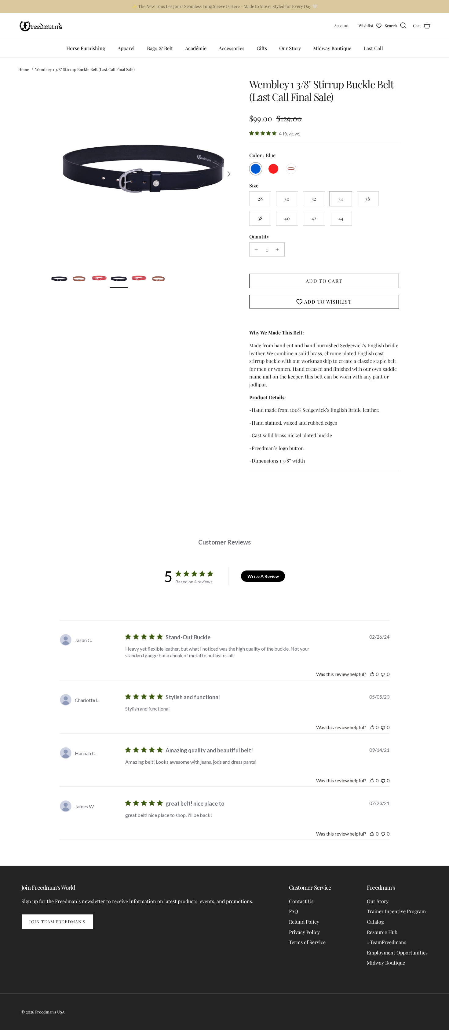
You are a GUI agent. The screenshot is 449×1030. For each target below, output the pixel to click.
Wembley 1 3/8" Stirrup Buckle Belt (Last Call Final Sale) (85, 69)
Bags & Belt (160, 48)
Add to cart (324, 281)
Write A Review (263, 576)
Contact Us (301, 901)
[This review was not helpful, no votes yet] (383, 674)
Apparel (126, 48)
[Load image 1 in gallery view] (143, 171)
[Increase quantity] (279, 249)
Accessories (231, 48)
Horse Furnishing (85, 48)
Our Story (290, 48)
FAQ (293, 911)
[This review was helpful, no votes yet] (372, 674)
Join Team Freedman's (57, 922)
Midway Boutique (332, 48)
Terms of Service (307, 942)
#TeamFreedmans (386, 942)
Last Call (373, 48)
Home (23, 69)
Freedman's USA (49, 1011)
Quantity (259, 236)
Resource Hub (382, 932)
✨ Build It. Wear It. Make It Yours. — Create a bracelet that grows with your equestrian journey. (224, 6)
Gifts (262, 48)
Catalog (375, 921)
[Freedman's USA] (41, 26)
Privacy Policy (304, 932)
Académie (195, 48)
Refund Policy (304, 921)
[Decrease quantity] (255, 249)
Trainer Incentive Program (396, 911)
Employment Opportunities (397, 952)
